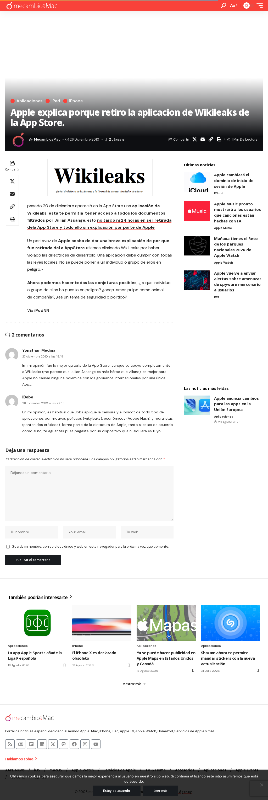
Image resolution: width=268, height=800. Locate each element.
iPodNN (41, 310)
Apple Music (223, 228)
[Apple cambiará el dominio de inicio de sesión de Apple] (197, 182)
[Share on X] (194, 139)
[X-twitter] (53, 744)
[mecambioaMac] (31, 6)
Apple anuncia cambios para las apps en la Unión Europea (236, 404)
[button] (223, 5)
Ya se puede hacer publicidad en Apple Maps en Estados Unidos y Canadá (166, 658)
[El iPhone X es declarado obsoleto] (101, 623)
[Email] (202, 139)
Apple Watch (223, 262)
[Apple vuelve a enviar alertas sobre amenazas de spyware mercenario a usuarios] (197, 280)
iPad (56, 101)
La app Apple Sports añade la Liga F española (35, 655)
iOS (216, 297)
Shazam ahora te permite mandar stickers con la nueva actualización (228, 658)
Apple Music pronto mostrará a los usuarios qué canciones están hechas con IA (237, 212)
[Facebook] (74, 744)
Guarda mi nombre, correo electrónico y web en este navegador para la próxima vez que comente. (90, 546)
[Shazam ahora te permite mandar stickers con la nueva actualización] (230, 623)
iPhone (76, 101)
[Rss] (10, 744)
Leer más (161, 790)
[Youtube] (95, 744)
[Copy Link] (211, 139)
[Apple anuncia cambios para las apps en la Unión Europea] (197, 405)
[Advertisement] (223, 343)
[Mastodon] (63, 744)
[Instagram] (85, 744)
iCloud (218, 193)
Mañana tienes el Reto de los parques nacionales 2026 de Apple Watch (236, 247)
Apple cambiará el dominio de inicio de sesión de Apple (233, 180)
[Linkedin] (42, 744)
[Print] (219, 139)
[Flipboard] (31, 744)
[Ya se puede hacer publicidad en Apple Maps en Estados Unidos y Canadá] (166, 623)
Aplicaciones (29, 101)
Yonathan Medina (38, 350)
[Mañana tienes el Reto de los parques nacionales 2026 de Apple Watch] (197, 245)
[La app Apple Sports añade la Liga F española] (37, 623)
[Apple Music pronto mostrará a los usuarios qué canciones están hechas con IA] (197, 211)
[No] (261, 784)
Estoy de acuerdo (116, 790)
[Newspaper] (20, 744)
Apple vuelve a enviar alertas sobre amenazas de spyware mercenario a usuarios (237, 281)
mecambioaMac (47, 139)
